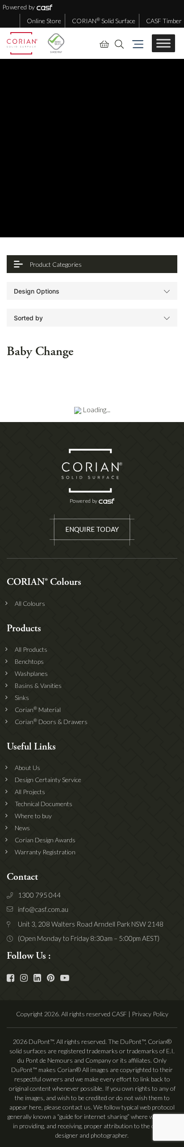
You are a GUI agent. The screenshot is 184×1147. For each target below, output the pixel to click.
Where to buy (33, 816)
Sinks (22, 698)
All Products (31, 649)
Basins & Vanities (38, 686)
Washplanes (31, 674)
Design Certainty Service (48, 780)
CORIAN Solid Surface (103, 21)
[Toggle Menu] (163, 43)
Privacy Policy (150, 1014)
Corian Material (38, 710)
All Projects (30, 792)
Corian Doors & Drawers (51, 722)
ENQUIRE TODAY (92, 529)
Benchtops (29, 661)
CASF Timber (164, 21)
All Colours (30, 603)
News (22, 828)
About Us (27, 768)
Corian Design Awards (45, 840)
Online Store (44, 21)
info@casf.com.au (43, 909)
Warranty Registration (45, 852)
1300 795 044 (39, 895)
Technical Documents (43, 804)
